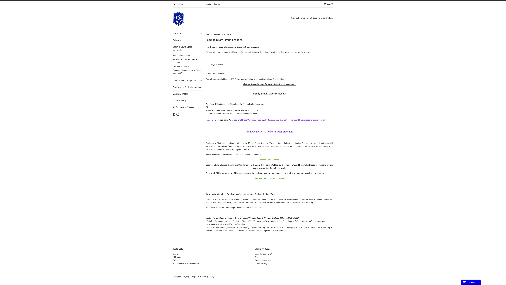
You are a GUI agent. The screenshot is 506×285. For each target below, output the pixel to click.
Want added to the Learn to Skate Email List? (187, 71)
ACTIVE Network (217, 74)
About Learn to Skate (181, 56)
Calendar (177, 40)
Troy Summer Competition (187, 80)
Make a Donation (181, 94)
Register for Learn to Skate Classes (185, 60)
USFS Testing (187, 100)
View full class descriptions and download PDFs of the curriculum (234, 154)
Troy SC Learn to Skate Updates (319, 18)
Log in (208, 4)
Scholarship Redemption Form (186, 263)
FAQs (175, 260)
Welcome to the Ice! (181, 66)
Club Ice (258, 257)
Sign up (217, 4)
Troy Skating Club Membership (187, 87)
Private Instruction (263, 260)
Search (176, 254)
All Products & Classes (187, 107)
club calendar (225, 120)
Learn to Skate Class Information (187, 48)
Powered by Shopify (207, 277)
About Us (187, 33)
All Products (178, 257)
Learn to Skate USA (263, 254)
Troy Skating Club (192, 277)
